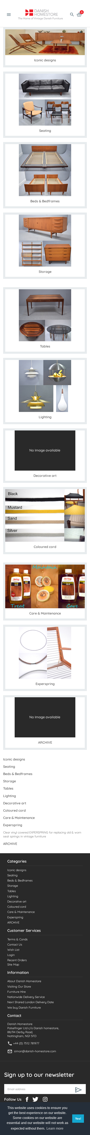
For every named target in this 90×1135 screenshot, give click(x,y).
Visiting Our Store (19, 986)
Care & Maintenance (21, 912)
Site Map (13, 964)
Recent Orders (17, 960)
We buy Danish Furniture (24, 1007)
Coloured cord (16, 907)
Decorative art (16, 901)
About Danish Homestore (24, 981)
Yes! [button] (78, 1118)
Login (11, 955)
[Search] (72, 14)
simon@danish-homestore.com (35, 1051)
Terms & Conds (17, 939)
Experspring (15, 917)
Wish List (13, 950)
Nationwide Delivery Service (26, 997)
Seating (12, 875)
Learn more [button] (54, 1128)
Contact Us (14, 944)
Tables (11, 891)
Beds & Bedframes (20, 880)
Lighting (12, 896)
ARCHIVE (13, 922)
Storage (12, 886)
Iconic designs (16, 870)
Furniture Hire (16, 992)
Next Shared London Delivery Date (30, 1002)
